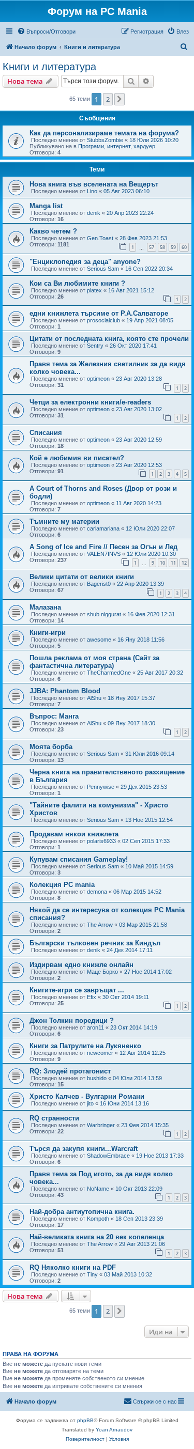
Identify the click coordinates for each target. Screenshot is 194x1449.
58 (162, 247)
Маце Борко (102, 972)
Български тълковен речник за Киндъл (94, 943)
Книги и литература (49, 66)
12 (184, 562)
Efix (91, 997)
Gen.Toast (100, 238)
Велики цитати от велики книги (81, 577)
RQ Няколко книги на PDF (72, 1267)
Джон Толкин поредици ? (71, 1020)
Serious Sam (103, 269)
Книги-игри (47, 632)
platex (94, 290)
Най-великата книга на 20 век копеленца (96, 1237)
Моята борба (50, 747)
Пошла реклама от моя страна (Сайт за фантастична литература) (94, 661)
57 (151, 247)
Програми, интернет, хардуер (116, 146)
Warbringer (101, 1125)
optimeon (98, 379)
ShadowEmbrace (108, 1155)
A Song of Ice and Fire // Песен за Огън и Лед (103, 547)
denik (93, 213)
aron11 (95, 1027)
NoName (98, 1189)
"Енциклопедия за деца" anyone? (85, 262)
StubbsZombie (105, 140)
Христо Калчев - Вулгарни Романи (86, 1096)
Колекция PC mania (62, 885)
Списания (45, 433)
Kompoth (98, 1219)
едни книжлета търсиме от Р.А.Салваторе (98, 313)
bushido (97, 1078)
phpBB (85, 1420)
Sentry (95, 345)
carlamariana (103, 528)
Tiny (92, 1274)
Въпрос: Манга (54, 716)
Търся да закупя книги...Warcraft (83, 1148)
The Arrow (100, 925)
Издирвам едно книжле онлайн (81, 965)
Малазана (45, 607)
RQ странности (54, 1118)
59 (173, 247)
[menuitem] (46, 31)
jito (90, 1103)
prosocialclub (103, 320)
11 (173, 562)
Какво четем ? (53, 231)
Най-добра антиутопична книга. (82, 1212)
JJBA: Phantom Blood (64, 691)
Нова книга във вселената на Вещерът (93, 184)
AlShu (94, 698)
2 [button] (108, 99)
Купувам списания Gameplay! (78, 859)
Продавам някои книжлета (73, 834)
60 (184, 247)
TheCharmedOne (109, 672)
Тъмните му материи (64, 521)
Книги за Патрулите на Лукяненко (85, 1046)
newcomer (100, 1053)
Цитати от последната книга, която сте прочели (109, 338)
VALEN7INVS (104, 554)
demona (97, 892)
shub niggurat (104, 614)
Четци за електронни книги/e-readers (90, 402)
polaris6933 (101, 841)
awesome (99, 639)
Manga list (46, 206)
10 (162, 562)
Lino (92, 191)
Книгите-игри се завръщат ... (76, 990)
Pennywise (100, 787)
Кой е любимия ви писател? (76, 458)
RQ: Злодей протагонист (70, 1071)
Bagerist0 (99, 584)
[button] (119, 99)
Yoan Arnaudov (114, 1429)
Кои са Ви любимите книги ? (77, 283)
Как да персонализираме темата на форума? (104, 133)
